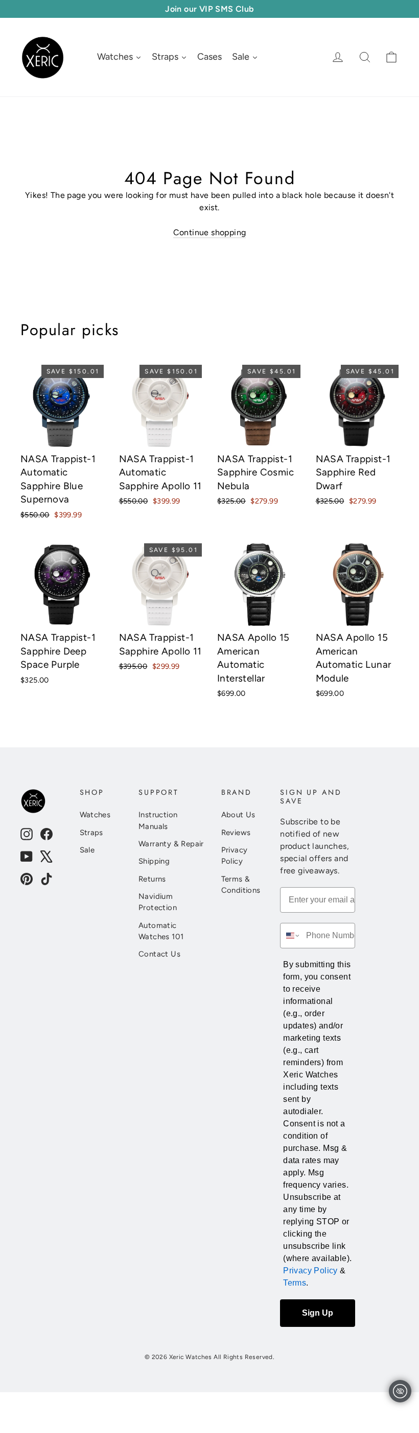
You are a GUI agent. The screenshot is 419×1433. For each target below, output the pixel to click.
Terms (294, 1282)
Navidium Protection (157, 902)
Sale (87, 849)
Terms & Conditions (241, 884)
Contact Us (159, 954)
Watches (95, 814)
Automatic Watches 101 (160, 931)
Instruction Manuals (157, 820)
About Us (238, 814)
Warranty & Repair (171, 843)
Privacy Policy (234, 855)
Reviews (236, 832)
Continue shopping (209, 232)
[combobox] (291, 935)
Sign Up (317, 1313)
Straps (91, 832)
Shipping (154, 861)
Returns (152, 879)
